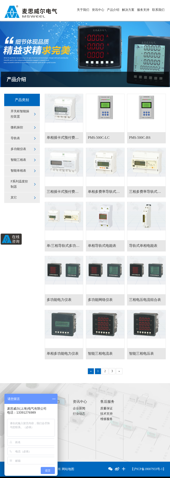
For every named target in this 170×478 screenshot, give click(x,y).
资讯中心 (98, 9)
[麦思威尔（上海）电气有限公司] (30, 6)
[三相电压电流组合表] (146, 275)
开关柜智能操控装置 (20, 114)
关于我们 (83, 9)
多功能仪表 (18, 149)
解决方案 (128, 9)
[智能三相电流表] (105, 329)
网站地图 (68, 469)
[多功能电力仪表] (64, 275)
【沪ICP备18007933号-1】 (148, 469)
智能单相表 (18, 170)
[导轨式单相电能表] (146, 221)
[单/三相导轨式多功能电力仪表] (64, 221)
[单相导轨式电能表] (105, 221)
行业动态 (79, 413)
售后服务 (107, 401)
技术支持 (106, 413)
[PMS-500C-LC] (105, 113)
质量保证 (106, 408)
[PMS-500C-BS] (146, 113)
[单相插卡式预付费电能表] (64, 113)
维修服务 (106, 419)
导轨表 (15, 138)
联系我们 (158, 9)
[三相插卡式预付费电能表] (64, 167)
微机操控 (17, 127)
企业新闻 (79, 408)
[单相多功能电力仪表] (64, 329)
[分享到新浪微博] (117, 469)
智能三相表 (18, 159)
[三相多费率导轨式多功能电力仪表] (146, 167)
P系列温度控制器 (19, 184)
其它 (14, 197)
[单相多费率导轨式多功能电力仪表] (105, 167)
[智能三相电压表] (146, 329)
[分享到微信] (110, 469)
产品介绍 (113, 9)
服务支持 (143, 9)
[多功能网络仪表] (105, 275)
